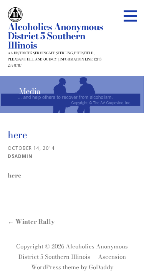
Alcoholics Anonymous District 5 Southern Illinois (55, 36)
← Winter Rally (31, 221)
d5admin (20, 156)
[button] (133, 16)
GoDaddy (101, 267)
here (15, 175)
